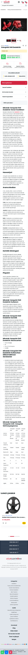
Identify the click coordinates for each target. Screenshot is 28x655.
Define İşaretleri (14, 604)
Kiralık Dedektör (14, 596)
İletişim (14, 639)
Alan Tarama (14, 592)
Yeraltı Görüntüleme (14, 588)
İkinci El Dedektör (14, 594)
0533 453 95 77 (14, 545)
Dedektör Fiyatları (19, 650)
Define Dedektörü (12, 651)
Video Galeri (14, 631)
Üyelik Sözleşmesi (14, 614)
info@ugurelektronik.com (14, 563)
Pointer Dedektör (14, 590)
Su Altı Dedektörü (14, 600)
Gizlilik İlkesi (14, 612)
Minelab (6, 45)
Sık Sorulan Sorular (7, 92)
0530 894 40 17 (14, 542)
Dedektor (20, 651)
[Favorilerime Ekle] (23, 45)
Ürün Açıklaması (7, 83)
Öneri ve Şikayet (14, 636)
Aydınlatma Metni (14, 618)
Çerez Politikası (14, 616)
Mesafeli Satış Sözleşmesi (14, 610)
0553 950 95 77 (14, 549)
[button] (3, 40)
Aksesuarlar (14, 602)
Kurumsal (14, 625)
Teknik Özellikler (7, 87)
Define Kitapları (14, 598)
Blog (14, 628)
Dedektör (3, 9)
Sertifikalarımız (14, 620)
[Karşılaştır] (26, 45)
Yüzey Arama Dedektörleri (14, 9)
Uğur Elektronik (8, 515)
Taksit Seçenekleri (7, 96)
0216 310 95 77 (14, 552)
